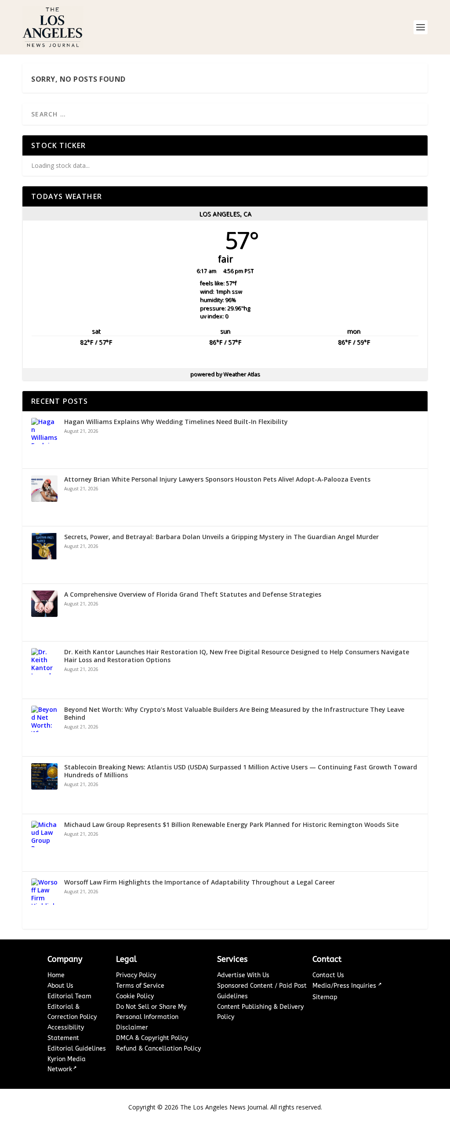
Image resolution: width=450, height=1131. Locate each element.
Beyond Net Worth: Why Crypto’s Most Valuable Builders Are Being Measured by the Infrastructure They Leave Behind (234, 713)
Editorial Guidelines (76, 1048)
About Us (60, 986)
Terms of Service (140, 986)
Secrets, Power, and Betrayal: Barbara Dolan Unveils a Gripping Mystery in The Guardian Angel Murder (221, 537)
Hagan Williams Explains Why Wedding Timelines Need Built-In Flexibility (176, 422)
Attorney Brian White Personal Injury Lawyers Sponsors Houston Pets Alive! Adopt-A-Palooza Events (217, 479)
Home (56, 975)
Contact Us (328, 975)
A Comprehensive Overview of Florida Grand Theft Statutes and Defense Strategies (192, 594)
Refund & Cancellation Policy (158, 1048)
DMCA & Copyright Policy (152, 1038)
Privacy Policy (136, 975)
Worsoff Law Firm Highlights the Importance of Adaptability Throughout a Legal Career (199, 882)
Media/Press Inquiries (345, 986)
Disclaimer (132, 1027)
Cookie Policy (135, 996)
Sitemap (325, 997)
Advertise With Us (243, 975)
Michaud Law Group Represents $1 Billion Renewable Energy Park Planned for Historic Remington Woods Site (231, 825)
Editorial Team (69, 996)
